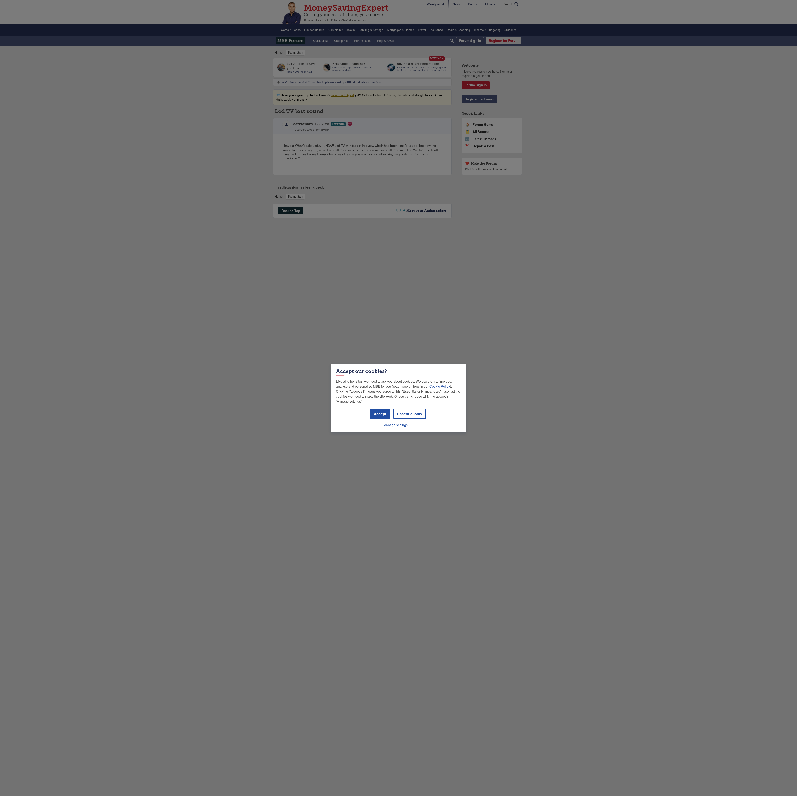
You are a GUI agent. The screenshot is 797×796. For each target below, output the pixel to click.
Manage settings (395, 424)
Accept (380, 413)
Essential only (409, 413)
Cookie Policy (439, 386)
